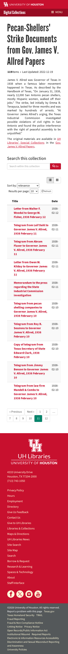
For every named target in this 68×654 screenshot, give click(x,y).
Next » (30, 412)
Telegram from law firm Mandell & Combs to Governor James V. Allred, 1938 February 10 (30, 392)
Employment (15, 501)
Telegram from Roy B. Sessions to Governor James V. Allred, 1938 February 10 (28, 330)
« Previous (15, 412)
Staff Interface (15, 583)
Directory (12, 507)
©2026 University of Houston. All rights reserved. (33, 608)
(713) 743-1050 (16, 481)
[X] (20, 594)
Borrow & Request (18, 561)
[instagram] (29, 594)
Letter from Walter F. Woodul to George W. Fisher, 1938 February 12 (30, 213)
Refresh (47, 191)
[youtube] (38, 594)
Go (57, 166)
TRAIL (39, 615)
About (11, 578)
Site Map (12, 550)
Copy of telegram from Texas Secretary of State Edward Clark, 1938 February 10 (29, 351)
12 (46, 418)
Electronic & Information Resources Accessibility (33, 638)
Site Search (14, 545)
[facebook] (11, 594)
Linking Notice (14, 627)
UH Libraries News (18, 539)
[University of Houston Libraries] (34, 451)
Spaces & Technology (20, 572)
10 (30, 418)
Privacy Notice (32, 627)
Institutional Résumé (18, 634)
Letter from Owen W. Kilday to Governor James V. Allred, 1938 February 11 (30, 268)
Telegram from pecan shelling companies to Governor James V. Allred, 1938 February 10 (30, 309)
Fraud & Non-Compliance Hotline (25, 623)
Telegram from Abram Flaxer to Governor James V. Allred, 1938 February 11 (30, 248)
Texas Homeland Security (20, 615)
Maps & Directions (18, 534)
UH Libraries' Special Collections (34, 141)
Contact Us (13, 518)
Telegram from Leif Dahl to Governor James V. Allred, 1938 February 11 (31, 229)
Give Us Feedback (17, 512)
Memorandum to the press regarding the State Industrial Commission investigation (30, 289)
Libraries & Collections (21, 529)
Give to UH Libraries (19, 523)
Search (11, 556)
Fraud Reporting (16, 619)
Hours (11, 496)
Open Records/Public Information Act (27, 630)
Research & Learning (19, 567)
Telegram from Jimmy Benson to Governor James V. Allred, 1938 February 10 (31, 371)
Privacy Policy (15, 490)
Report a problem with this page (24, 611)
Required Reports (41, 634)
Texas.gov (49, 611)
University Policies (17, 649)
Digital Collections (14, 12)
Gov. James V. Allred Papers (34, 145)
